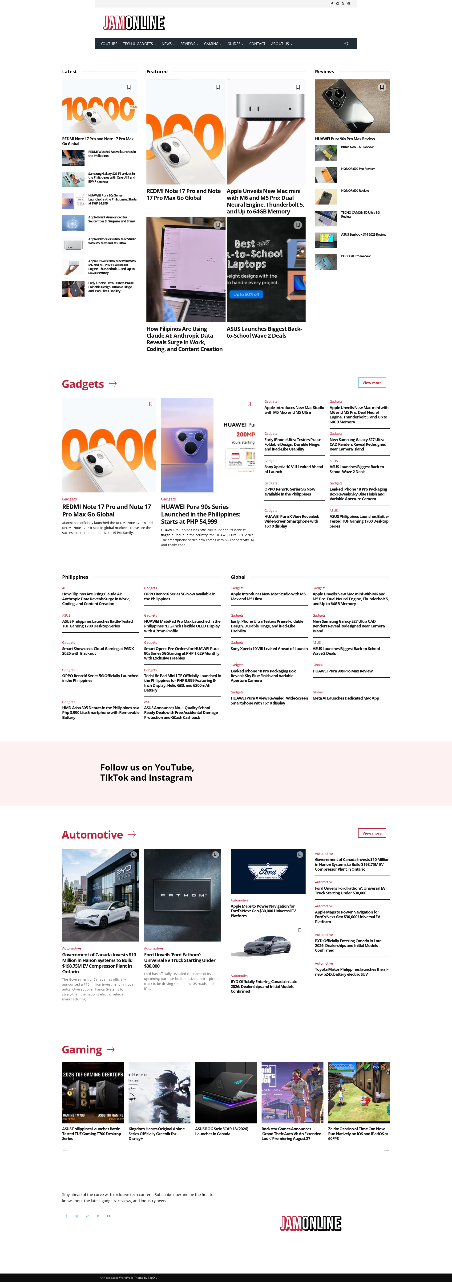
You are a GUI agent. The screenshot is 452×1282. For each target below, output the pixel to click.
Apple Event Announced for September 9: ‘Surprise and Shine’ (111, 219)
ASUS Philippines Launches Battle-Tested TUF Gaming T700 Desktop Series (359, 521)
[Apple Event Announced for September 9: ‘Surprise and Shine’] (73, 223)
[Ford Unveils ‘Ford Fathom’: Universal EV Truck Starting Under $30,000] (182, 895)
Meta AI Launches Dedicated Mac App (346, 698)
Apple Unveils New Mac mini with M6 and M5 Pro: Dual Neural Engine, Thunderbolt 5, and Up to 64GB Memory (112, 267)
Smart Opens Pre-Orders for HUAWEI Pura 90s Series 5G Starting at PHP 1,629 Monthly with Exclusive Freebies (181, 653)
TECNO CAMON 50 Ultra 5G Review (360, 214)
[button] (346, 43)
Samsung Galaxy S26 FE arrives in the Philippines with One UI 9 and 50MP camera (111, 177)
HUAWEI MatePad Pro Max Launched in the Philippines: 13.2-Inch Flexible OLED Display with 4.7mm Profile (182, 626)
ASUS (334, 461)
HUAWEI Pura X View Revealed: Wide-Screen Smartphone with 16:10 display (291, 521)
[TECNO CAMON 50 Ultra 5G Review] (326, 218)
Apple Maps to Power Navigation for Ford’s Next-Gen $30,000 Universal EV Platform (263, 910)
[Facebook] (332, 4)
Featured (157, 71)
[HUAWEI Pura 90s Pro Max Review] (352, 106)
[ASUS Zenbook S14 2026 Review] (326, 240)
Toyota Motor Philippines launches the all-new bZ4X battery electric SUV (351, 972)
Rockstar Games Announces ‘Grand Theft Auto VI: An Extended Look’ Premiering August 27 (291, 1133)
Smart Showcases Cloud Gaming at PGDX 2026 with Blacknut (98, 651)
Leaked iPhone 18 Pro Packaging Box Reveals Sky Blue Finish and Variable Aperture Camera (358, 493)
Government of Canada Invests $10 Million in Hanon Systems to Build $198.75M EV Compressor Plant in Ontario (99, 963)
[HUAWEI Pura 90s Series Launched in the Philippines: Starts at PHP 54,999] (73, 201)
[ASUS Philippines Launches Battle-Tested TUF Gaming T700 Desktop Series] (93, 1092)
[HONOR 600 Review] (326, 197)
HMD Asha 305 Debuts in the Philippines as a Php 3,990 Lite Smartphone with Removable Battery (100, 712)
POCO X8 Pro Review (355, 256)
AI (63, 588)
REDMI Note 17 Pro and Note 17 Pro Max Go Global (97, 141)
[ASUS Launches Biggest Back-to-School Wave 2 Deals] (266, 269)
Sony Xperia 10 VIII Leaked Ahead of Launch (293, 469)
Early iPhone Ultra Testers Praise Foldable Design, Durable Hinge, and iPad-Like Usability (110, 287)
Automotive (71, 948)
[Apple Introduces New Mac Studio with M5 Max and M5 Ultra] (73, 245)
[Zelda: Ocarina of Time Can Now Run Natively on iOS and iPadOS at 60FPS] (359, 1092)
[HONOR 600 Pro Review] (326, 175)
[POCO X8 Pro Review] (326, 262)
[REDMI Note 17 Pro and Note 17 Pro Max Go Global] (99, 106)
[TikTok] (87, 1216)
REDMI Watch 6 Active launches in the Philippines (112, 153)
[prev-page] (65, 1150)
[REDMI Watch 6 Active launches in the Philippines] (73, 158)
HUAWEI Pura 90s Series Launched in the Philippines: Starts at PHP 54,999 (112, 199)
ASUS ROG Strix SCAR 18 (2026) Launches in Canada (221, 1131)
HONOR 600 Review (355, 190)
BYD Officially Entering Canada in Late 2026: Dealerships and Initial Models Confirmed (264, 986)
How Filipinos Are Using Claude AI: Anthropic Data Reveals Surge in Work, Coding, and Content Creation (184, 339)
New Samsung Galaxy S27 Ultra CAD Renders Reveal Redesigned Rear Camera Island (358, 444)
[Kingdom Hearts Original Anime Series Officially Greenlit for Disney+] (159, 1092)
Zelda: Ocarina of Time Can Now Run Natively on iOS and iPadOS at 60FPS (358, 1133)
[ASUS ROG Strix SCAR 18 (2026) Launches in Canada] (226, 1092)
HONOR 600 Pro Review (358, 168)
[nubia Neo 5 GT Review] (326, 153)
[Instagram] (337, 4)
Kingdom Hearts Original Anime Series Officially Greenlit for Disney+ (157, 1133)
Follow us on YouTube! (119, 1227)
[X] (343, 4)
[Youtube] (349, 4)
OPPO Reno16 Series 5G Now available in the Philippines (289, 491)
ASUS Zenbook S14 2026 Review (363, 234)
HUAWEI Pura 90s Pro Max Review (345, 138)
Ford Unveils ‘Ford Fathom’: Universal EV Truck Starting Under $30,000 (179, 960)
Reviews (324, 71)
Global (318, 665)
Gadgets (69, 499)
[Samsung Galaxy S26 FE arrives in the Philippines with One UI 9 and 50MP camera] (73, 180)
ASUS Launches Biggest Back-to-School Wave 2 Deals (264, 332)
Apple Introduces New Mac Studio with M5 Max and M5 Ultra (112, 241)
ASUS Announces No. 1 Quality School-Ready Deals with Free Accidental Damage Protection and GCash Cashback (181, 712)
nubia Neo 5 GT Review (357, 147)
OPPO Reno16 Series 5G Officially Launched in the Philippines (100, 678)
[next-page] (386, 1150)
